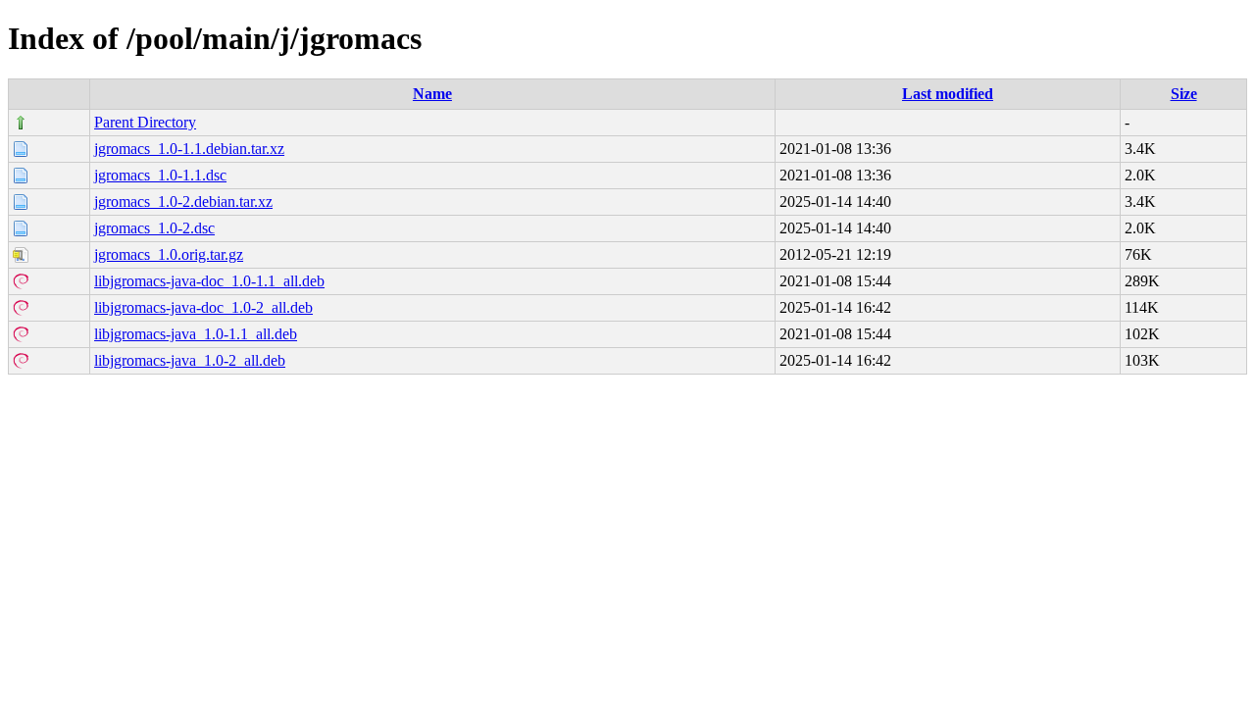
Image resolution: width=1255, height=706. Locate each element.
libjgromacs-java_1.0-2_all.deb (189, 360)
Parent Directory (145, 122)
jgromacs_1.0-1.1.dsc (160, 175)
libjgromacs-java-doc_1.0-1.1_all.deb (209, 281)
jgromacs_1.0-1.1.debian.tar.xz (189, 148)
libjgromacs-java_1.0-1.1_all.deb (195, 334)
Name (432, 93)
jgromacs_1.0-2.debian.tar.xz (183, 201)
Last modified (947, 93)
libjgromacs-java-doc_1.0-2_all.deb (203, 307)
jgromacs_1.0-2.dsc (154, 228)
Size (1184, 93)
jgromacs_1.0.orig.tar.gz (168, 254)
